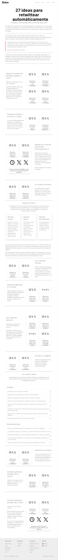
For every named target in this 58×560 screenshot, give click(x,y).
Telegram (32, 545)
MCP (6, 545)
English (45, 543)
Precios (48, 2)
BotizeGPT (32, 550)
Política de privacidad (48, 556)
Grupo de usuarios (34, 547)
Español (46, 545)
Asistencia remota (34, 543)
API (6, 552)
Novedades (8, 547)
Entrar (53, 2)
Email (31, 552)
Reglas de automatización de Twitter (16, 50)
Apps (43, 2)
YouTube (19, 543)
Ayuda (18, 545)
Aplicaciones (8, 543)
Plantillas (37, 2)
